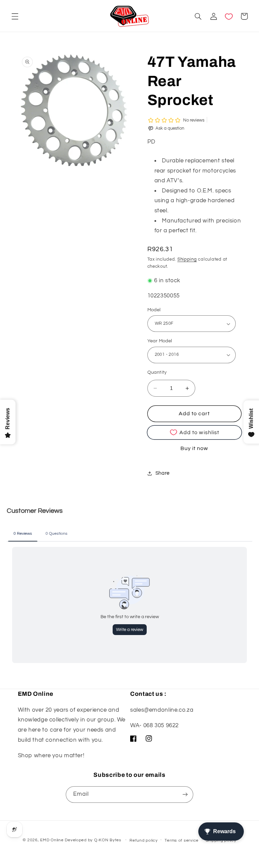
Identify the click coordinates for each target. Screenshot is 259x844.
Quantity (157, 372)
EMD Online (51, 840)
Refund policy (144, 840)
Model (154, 310)
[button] (15, 16)
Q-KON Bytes (107, 840)
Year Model (159, 341)
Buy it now (194, 448)
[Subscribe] (185, 794)
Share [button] (162, 473)
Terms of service (182, 840)
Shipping (187, 259)
